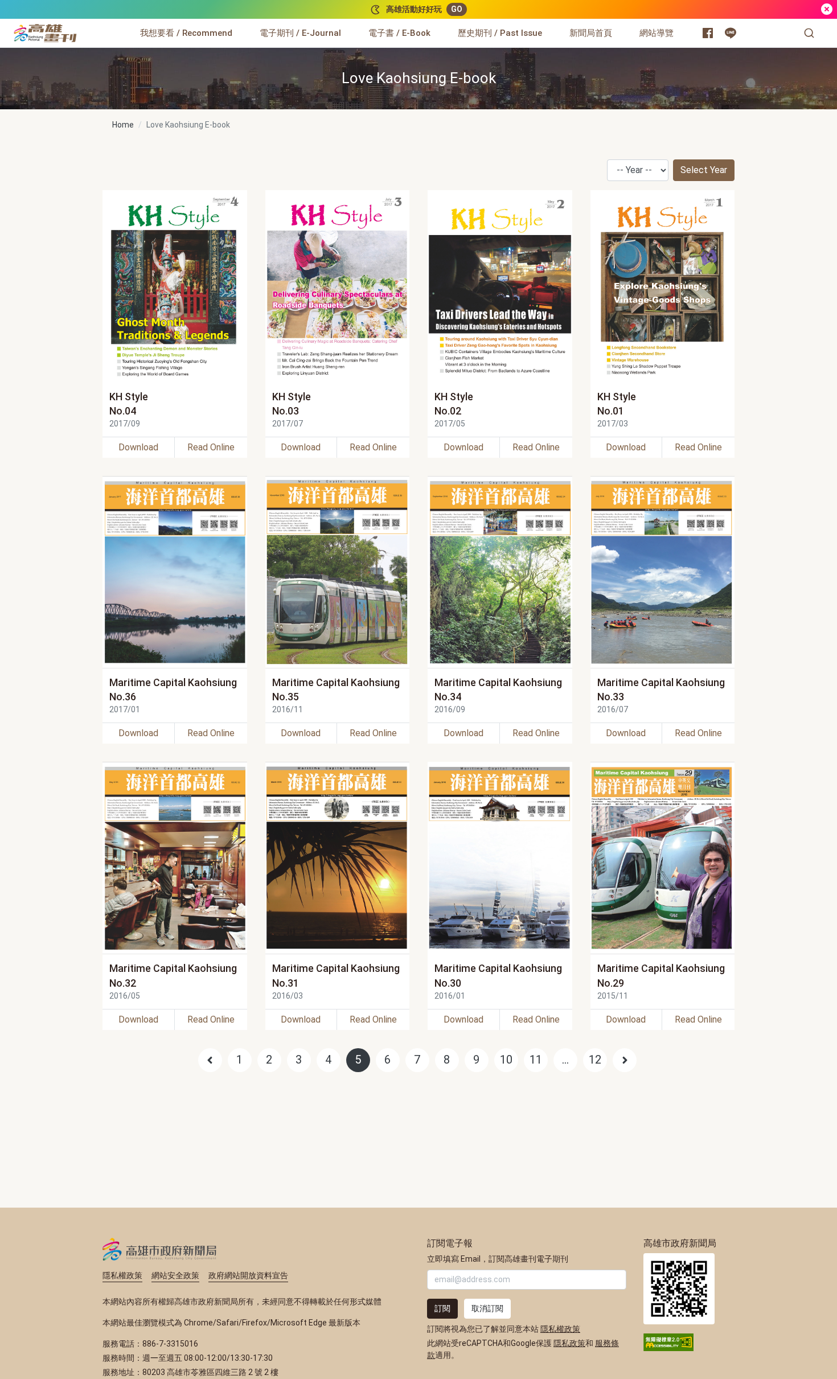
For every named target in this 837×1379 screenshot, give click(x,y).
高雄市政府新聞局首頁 (679, 1288)
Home (123, 124)
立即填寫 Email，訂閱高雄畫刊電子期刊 (497, 1258)
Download (138, 447)
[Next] (625, 1060)
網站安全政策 (175, 1275)
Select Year (703, 170)
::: (79, 26)
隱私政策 (569, 1343)
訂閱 (442, 1308)
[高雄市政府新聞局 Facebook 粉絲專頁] (707, 33)
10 (506, 1059)
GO (456, 9)
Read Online (211, 447)
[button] (809, 33)
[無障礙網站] (668, 1341)
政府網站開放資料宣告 (248, 1275)
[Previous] (210, 1060)
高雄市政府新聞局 (159, 1249)
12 (595, 1059)
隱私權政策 (122, 1275)
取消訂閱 (487, 1308)
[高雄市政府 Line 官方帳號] (730, 33)
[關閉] (827, 9)
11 (536, 1059)
